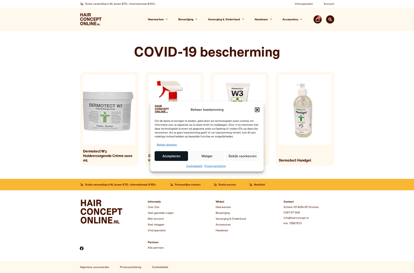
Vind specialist (304, 3)
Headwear (261, 19)
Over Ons (153, 207)
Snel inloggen (156, 224)
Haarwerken (156, 19)
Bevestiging (186, 19)
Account (329, 3)
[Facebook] (82, 248)
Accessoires (290, 19)
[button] (257, 110)
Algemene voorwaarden (94, 267)
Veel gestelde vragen (161, 212)
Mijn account (156, 218)
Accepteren (171, 156)
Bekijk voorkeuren (243, 156)
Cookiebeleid (194, 166)
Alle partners (156, 247)
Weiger (207, 156)
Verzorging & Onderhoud (224, 19)
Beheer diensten (167, 144)
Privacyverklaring (215, 166)
